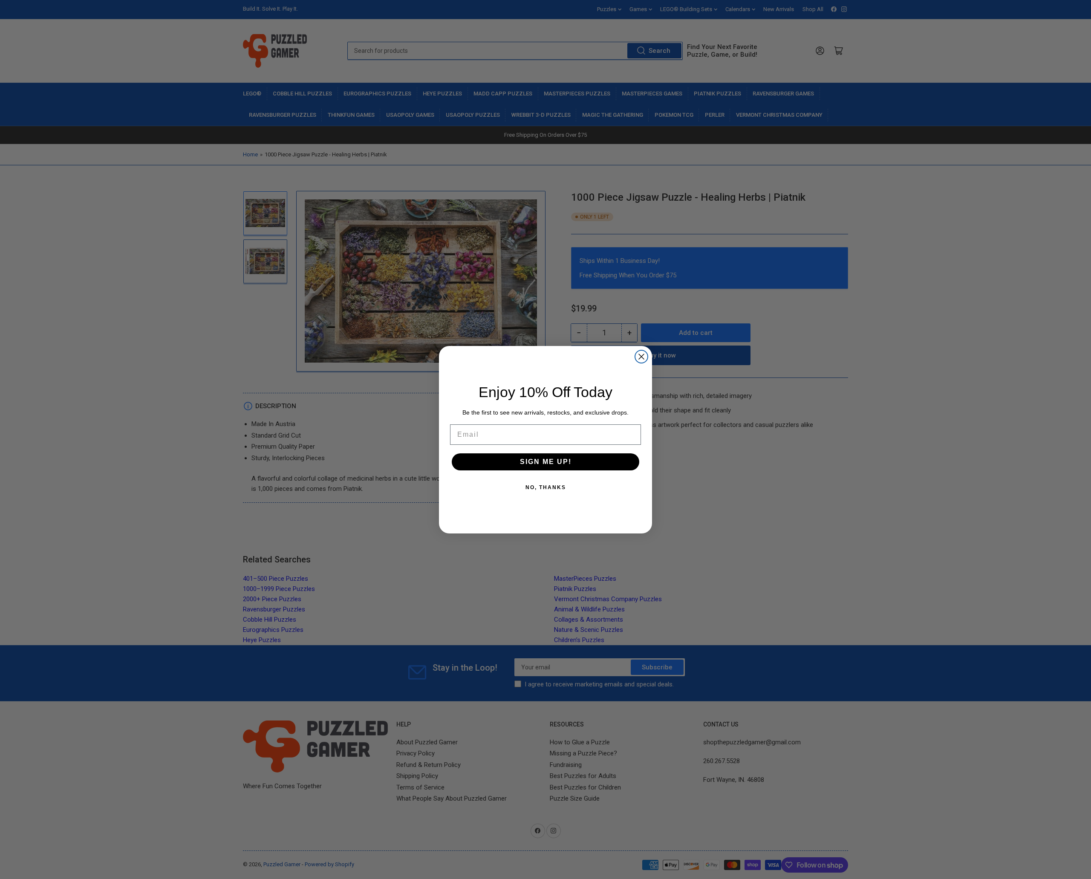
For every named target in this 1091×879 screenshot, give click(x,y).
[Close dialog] (641, 356)
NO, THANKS (545, 487)
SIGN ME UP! (545, 461)
